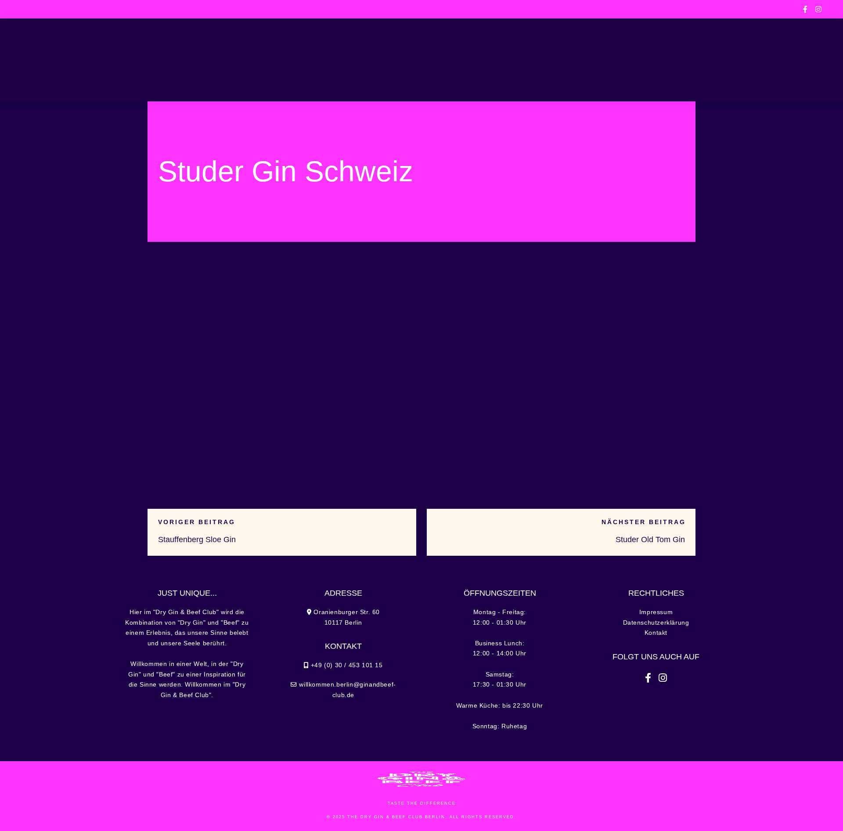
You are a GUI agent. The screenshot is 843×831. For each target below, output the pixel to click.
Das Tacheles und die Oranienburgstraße (596, 350)
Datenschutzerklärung (656, 622)
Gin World (542, 60)
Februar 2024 (590, 409)
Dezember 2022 (592, 442)
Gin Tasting (484, 60)
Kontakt (656, 633)
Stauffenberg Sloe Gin (197, 539)
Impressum (656, 612)
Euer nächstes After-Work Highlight (617, 325)
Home (128, 60)
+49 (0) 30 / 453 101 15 (169, 9)
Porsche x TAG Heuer (596, 285)
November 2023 (593, 425)
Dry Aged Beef (585, 374)
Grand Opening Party (596, 305)
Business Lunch (238, 60)
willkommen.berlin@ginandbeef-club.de (552, 9)
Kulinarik (173, 60)
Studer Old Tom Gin (650, 539)
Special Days (310, 60)
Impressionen (611, 60)
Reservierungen (692, 60)
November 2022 (593, 458)
